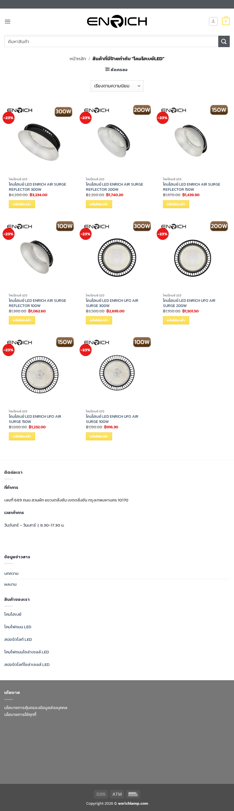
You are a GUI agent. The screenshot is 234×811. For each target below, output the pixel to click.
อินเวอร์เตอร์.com (153, 761)
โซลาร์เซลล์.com (121, 761)
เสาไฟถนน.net (81, 747)
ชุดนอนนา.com (56, 761)
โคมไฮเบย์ (12, 614)
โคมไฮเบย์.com (72, 754)
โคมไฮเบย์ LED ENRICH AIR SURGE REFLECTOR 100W (37, 303)
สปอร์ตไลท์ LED (18, 639)
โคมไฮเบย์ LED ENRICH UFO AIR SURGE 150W (35, 419)
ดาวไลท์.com (191, 740)
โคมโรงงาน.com (37, 740)
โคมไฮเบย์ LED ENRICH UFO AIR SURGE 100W (112, 419)
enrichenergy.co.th (23, 761)
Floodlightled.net (170, 754)
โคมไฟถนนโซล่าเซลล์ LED (26, 652)
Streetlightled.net (205, 754)
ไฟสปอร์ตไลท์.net (42, 754)
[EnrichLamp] (117, 21)
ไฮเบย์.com (31, 747)
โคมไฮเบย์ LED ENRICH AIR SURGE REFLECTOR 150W (191, 187)
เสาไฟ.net (143, 754)
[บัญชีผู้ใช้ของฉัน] (213, 21)
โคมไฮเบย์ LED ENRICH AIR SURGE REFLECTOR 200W (114, 187)
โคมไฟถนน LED (17, 626)
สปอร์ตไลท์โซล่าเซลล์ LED (27, 664)
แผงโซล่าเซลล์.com (88, 761)
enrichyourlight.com (97, 733)
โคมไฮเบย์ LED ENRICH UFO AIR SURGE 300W (112, 303)
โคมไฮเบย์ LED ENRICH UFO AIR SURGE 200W (189, 303)
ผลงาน (10, 584)
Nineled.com (55, 747)
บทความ (11, 573)
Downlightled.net (198, 733)
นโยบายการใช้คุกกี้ (20, 714)
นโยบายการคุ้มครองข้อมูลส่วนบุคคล (35, 707)
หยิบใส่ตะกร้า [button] (22, 204)
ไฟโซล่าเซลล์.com (68, 740)
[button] (7, 21)
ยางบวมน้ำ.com (99, 740)
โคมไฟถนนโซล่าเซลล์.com (110, 754)
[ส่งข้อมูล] (224, 41)
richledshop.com (132, 740)
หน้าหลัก (78, 58)
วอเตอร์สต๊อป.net (176, 747)
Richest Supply (133, 733)
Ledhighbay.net (164, 733)
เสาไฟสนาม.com (164, 740)
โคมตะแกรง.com (110, 747)
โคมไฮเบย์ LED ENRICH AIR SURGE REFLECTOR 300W (37, 187)
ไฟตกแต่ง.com (183, 761)
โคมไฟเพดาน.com (142, 747)
